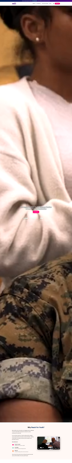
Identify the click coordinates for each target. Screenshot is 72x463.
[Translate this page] (53, 3)
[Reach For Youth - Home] (14, 3)
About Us (34, 3)
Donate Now (57, 3)
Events (50, 3)
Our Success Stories (45, 3)
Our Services (38, 3)
